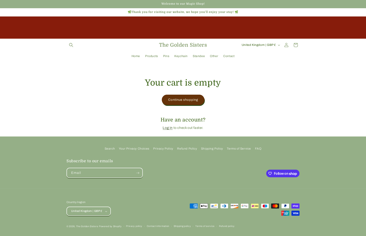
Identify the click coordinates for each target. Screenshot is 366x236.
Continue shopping (183, 99)
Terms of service (205, 226)
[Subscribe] (137, 173)
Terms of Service (239, 148)
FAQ (258, 148)
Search (110, 148)
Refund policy (227, 226)
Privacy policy (134, 226)
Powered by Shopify (110, 226)
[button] (71, 45)
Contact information (158, 226)
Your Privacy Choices (134, 148)
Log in (168, 128)
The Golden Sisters (87, 226)
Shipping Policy (212, 148)
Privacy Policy (163, 148)
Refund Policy (187, 148)
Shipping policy (182, 226)
